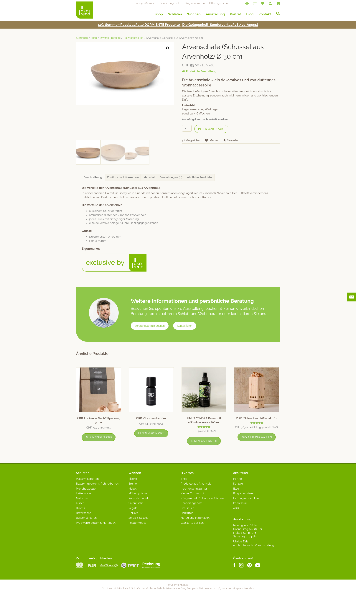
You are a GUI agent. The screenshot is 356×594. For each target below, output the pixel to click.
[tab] (93, 177)
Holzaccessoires (133, 37)
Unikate (133, 512)
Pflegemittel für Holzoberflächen (202, 498)
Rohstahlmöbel (138, 498)
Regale (133, 508)
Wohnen (194, 14)
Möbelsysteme (138, 493)
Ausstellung (215, 14)
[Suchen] (277, 13)
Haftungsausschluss (246, 498)
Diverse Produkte (110, 37)
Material (149, 177)
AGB (236, 508)
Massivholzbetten (87, 478)
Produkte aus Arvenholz (196, 483)
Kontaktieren (184, 325)
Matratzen (82, 498)
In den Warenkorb (211, 128)
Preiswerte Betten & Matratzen (96, 522)
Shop (159, 14)
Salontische (136, 503)
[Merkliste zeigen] (262, 3)
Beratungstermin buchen (150, 325)
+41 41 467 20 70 (146, 3)
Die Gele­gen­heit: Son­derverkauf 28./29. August (220, 25)
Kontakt (265, 14)
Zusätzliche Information (123, 177)
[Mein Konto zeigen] (270, 3)
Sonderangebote (170, 3)
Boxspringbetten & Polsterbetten (97, 483)
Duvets (80, 508)
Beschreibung (93, 177)
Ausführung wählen (256, 437)
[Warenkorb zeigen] (278, 3)
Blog (249, 14)
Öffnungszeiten (218, 3)
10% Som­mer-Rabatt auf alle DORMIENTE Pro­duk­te (139, 25)
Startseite (82, 37)
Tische (132, 478)
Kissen (80, 503)
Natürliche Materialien (195, 517)
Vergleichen (193, 140)
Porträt (235, 14)
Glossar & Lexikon (192, 522)
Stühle (132, 483)
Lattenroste (83, 493)
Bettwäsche (83, 512)
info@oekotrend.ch (243, 588)
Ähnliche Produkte (199, 177)
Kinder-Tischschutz (193, 493)
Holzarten (187, 512)
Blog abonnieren (195, 3)
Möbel (132, 488)
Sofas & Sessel (138, 517)
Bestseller (187, 508)
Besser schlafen (86, 517)
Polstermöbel (137, 522)
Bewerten (233, 140)
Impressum (240, 503)
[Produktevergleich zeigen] (254, 3)
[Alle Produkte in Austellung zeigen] (247, 3)
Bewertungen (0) (171, 177)
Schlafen (175, 14)
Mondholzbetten (86, 488)
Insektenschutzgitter (194, 488)
